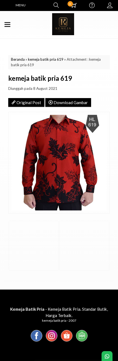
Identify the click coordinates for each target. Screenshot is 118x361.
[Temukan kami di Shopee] (67, 341)
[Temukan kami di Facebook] (36, 341)
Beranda (18, 59)
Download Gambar (70, 102)
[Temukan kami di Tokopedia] (82, 341)
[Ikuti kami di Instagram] (51, 341)
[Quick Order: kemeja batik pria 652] (65, 263)
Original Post (28, 102)
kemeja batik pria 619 (45, 59)
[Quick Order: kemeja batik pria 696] (14, 263)
